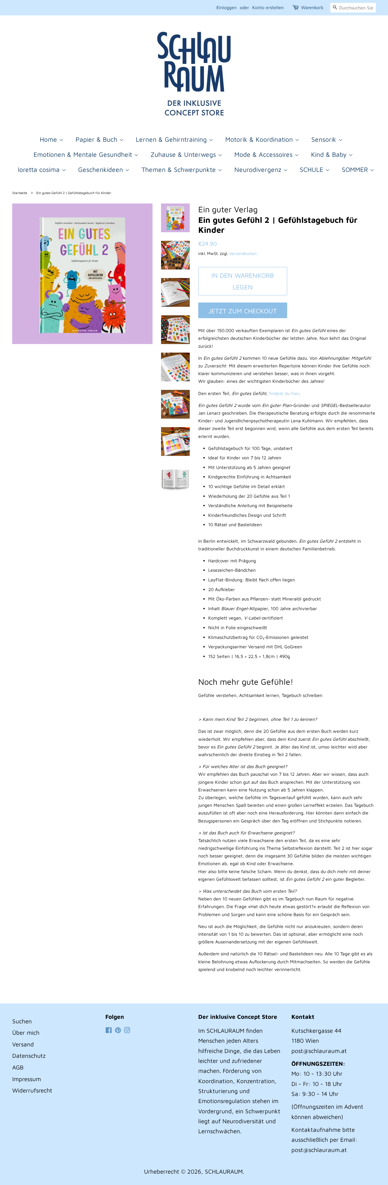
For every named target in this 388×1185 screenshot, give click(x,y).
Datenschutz (28, 1055)
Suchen (22, 1021)
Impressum (26, 1078)
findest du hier (284, 393)
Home (49, 139)
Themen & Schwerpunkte (179, 169)
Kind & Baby (330, 154)
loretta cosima (40, 169)
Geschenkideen (101, 169)
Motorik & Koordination (260, 139)
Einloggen (226, 7)
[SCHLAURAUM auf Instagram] (127, 1030)
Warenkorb (312, 7)
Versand (23, 1044)
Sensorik (324, 139)
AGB (18, 1067)
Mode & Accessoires (264, 154)
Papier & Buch (97, 139)
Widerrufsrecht (32, 1090)
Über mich (25, 1032)
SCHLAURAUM (224, 1171)
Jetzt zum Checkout (242, 311)
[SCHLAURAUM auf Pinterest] (118, 1030)
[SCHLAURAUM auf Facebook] (108, 1030)
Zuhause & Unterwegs (184, 154)
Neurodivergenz (258, 169)
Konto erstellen (268, 7)
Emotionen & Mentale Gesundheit (84, 154)
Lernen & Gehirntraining (172, 139)
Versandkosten (242, 253)
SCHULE (312, 169)
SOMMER (356, 169)
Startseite (19, 193)
